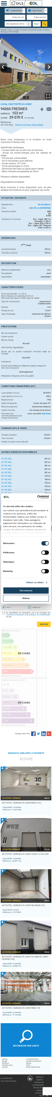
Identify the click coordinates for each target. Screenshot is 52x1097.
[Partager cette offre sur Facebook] (33, 734)
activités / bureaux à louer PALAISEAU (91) (23, 905)
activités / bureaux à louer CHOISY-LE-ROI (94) (25, 854)
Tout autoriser (26, 590)
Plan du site (37, 1088)
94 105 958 (6, 483)
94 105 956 (6, 476)
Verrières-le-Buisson (33, 1061)
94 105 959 (6, 486)
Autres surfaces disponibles (29, 125)
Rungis (4, 1061)
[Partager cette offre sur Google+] (49, 734)
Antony (4, 1059)
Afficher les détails (35, 582)
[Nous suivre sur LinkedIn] (30, 1079)
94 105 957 (6, 479)
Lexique (39, 1090)
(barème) (46, 414)
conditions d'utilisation (15, 615)
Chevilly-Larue (7, 1065)
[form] (44, 24)
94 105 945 (6, 462)
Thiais (28, 1065)
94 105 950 (6, 472)
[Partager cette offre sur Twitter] (38, 734)
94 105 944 (6, 459)
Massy (28, 1063)
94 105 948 (6, 469)
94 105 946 (6, 466)
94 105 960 (6, 490)
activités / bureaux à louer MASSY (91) (21, 803)
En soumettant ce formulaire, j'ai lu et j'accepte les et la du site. (28, 615)
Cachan (5, 1067)
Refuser (26, 598)
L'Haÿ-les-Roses (32, 1059)
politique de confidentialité (39, 615)
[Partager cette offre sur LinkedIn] (43, 734)
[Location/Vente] (15, 10)
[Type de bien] (37, 10)
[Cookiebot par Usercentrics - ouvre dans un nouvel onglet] (37, 497)
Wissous (5, 1063)
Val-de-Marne (44, 204)
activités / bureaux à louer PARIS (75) (21, 1008)
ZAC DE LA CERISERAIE (40, 208)
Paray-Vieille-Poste (33, 1067)
